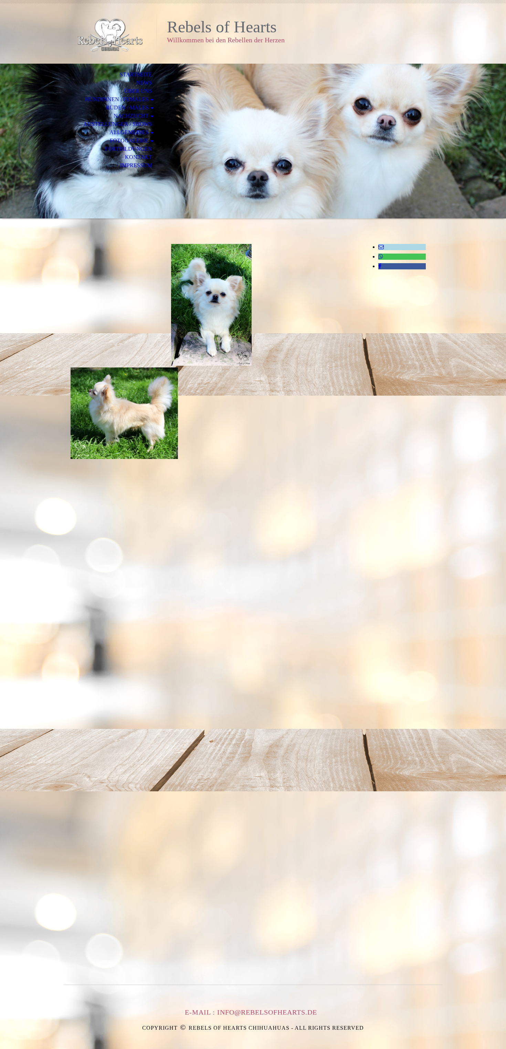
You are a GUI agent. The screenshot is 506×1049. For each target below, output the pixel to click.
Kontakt (138, 157)
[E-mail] (381, 247)
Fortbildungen (128, 149)
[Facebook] (379, 266)
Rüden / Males (127, 107)
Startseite (136, 74)
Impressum (136, 165)
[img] (110, 33)
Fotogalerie (129, 140)
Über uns (138, 91)
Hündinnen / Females (117, 99)
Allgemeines (129, 132)
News (144, 83)
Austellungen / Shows (117, 124)
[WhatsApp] (380, 256)
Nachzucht (131, 116)
